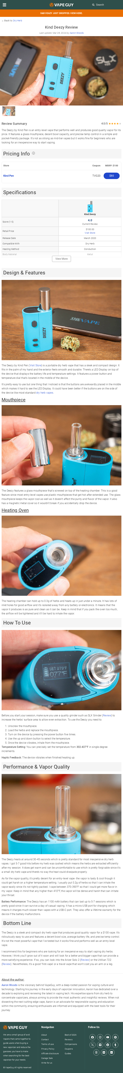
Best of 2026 (70, 1035)
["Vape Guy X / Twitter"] (92, 1045)
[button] (4, 5)
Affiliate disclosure (50, 1053)
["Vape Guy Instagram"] (100, 1037)
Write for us (46, 1063)
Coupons (69, 1049)
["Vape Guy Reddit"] (108, 1045)
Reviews (69, 1039)
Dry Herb (17, 20)
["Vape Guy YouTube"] (108, 1037)
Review (107, 715)
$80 (111, 175)
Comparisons (71, 1044)
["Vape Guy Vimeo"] (100, 1045)
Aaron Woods (77, 33)
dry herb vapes (44, 392)
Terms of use (47, 1044)
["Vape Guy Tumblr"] (115, 1045)
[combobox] (106, 5)
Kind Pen (9, 175)
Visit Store (90, 233)
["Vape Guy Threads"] (96, 1052)
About (44, 1035)
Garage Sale (47, 1058)
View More (61, 258)
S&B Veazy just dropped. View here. (61, 13)
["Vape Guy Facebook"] (92, 1037)
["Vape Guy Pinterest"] (115, 1037)
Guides (68, 1053)
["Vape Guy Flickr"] (112, 1052)
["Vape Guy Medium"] (104, 1052)
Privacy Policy (47, 1049)
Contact (45, 1039)
